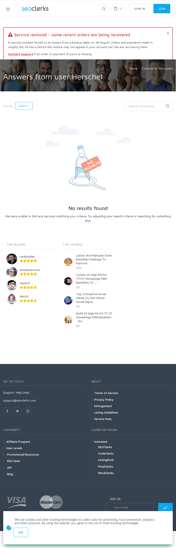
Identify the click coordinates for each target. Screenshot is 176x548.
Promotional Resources (22, 454)
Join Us (115, 499)
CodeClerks (106, 453)
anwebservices (30, 270)
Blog (9, 474)
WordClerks (106, 473)
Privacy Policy (104, 399)
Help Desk (22, 392)
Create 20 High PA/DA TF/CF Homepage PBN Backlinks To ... (91, 278)
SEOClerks (105, 447)
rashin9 (25, 283)
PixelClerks (105, 466)
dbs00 (24, 296)
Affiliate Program (18, 441)
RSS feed (13, 461)
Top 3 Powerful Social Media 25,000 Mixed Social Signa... (91, 297)
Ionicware (100, 441)
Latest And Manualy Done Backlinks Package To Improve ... (94, 259)
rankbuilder (27, 256)
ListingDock (106, 460)
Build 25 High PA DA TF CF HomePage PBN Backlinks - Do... (94, 317)
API (9, 467)
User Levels (14, 448)
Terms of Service (106, 393)
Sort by (8, 106)
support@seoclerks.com (19, 400)
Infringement (103, 406)
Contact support (20, 54)
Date (22, 105)
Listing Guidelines (106, 412)
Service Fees (103, 419)
